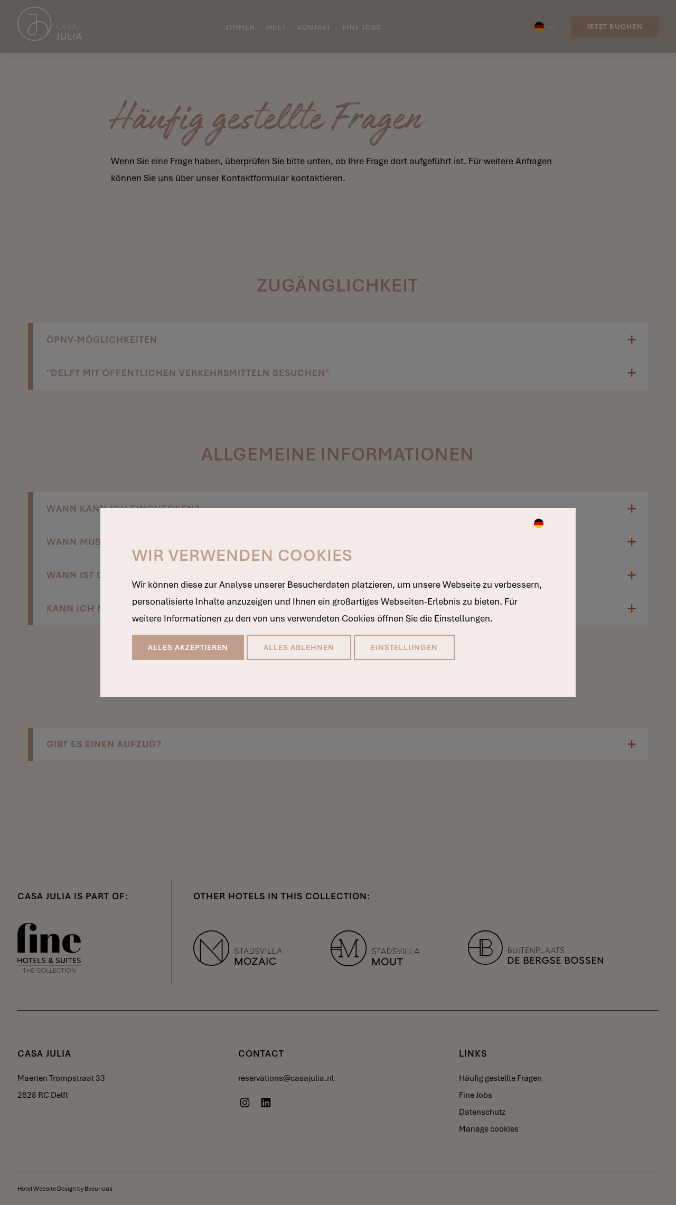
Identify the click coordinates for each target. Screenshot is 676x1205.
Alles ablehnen (299, 647)
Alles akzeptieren (188, 647)
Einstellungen (404, 647)
